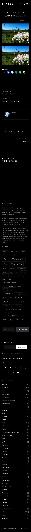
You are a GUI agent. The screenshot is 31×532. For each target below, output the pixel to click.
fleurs (5, 276)
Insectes (5, 448)
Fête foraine (6, 426)
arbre (11, 251)
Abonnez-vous (22, 329)
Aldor (22, 19)
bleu (11, 255)
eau (11, 272)
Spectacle (5, 496)
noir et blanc (8, 294)
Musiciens (5, 470)
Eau (3, 423)
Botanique (5, 94)
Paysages (5, 483)
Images (8, 4)
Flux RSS (5, 247)
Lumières (5, 454)
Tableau (4, 502)
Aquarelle (5, 384)
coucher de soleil (21, 268)
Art (3, 391)
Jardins (4, 451)
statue (4, 319)
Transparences (6, 509)
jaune (19, 286)
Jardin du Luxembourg (8, 286)
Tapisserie (5, 505)
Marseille (17, 290)
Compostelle (12, 268)
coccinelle (5, 101)
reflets (5, 306)
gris (4, 279)
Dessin (4, 419)
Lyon (10, 290)
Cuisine (4, 416)
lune (4, 290)
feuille (17, 272)
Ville (3, 512)
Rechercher (8, 342)
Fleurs (4, 429)
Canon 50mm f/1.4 (12, 264)
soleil (23, 316)
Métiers (4, 464)
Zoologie (13, 94)
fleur (23, 272)
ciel (4, 268)
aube (17, 251)
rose (12, 306)
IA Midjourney (6, 445)
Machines (5, 458)
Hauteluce (11, 279)
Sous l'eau (5, 493)
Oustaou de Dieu (7, 297)
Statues (4, 499)
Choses (4, 410)
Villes (3, 515)
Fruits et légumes (8, 435)
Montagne (5, 467)
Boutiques (5, 397)
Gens (3, 438)
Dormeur (5, 272)
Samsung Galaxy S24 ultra (12, 309)
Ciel (3, 413)
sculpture (5, 312)
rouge (18, 306)
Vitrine (16, 319)
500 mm (5, 251)
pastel (4, 477)
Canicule (18, 255)
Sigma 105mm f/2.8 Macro (11, 316)
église (22, 319)
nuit (25, 294)
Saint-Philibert (14, 101)
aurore (23, 251)
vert (11, 319)
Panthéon (18, 297)
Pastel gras (5, 480)
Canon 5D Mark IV (13, 259)
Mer (3, 461)
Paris (5, 302)
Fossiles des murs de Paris (10, 432)
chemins (5, 407)
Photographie (6, 486)
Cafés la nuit (6, 403)
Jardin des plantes (9, 282)
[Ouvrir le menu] (23, 4)
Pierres (4, 489)
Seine (11, 312)
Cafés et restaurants (8, 400)
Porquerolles (18, 301)
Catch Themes (24, 528)
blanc (4, 255)
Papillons (5, 473)
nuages (19, 294)
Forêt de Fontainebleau (17, 276)
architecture (6, 388)
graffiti (4, 442)
